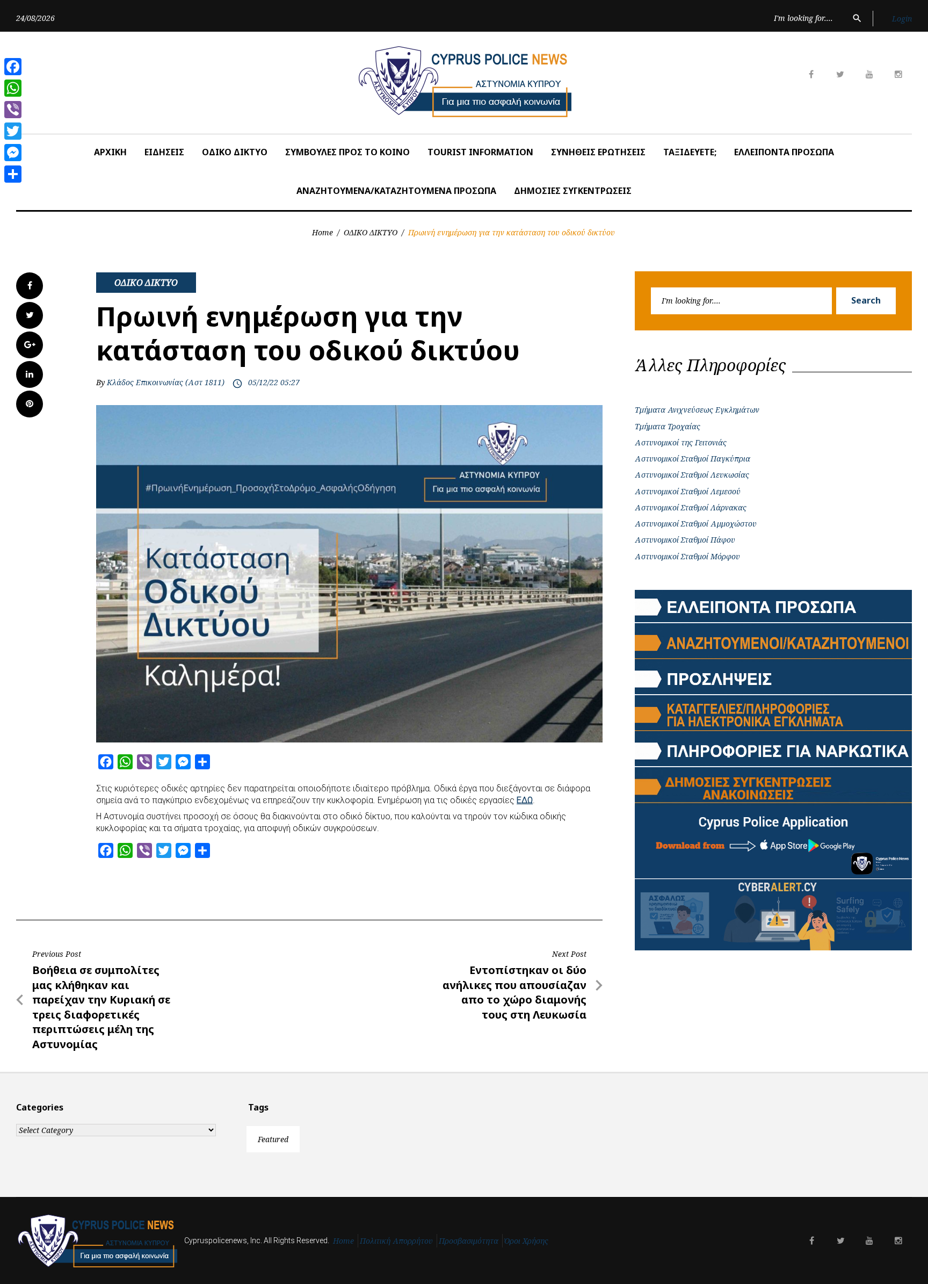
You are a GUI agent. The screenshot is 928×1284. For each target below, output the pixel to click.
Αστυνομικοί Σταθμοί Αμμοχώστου (696, 523)
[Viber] (13, 109)
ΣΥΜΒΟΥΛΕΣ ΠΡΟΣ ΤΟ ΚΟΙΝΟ (347, 152)
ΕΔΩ (525, 800)
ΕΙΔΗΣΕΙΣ (164, 152)
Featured (273, 1139)
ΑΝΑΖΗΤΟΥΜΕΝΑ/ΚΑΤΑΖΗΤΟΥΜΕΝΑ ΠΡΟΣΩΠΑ (396, 191)
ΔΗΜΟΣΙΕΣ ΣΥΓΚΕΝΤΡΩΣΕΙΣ (573, 191)
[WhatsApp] (13, 88)
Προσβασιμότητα (468, 1241)
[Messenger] (13, 152)
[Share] (13, 174)
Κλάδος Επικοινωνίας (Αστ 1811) (165, 382)
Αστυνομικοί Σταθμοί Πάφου (685, 540)
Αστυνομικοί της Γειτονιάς (681, 442)
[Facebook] (13, 66)
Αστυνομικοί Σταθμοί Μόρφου (687, 556)
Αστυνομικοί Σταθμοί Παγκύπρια (692, 458)
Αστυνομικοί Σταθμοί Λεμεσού (688, 491)
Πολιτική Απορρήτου (396, 1241)
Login (902, 18)
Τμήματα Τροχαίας (667, 426)
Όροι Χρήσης (526, 1241)
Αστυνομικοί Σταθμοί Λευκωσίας (692, 475)
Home (322, 232)
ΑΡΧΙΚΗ (110, 152)
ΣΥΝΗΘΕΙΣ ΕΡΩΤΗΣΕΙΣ (598, 152)
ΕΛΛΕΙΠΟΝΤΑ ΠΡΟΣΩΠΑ (784, 152)
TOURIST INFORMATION (480, 152)
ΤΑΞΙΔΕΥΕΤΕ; (689, 152)
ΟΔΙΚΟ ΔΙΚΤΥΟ (234, 152)
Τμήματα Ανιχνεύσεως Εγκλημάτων (697, 410)
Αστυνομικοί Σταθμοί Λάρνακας (690, 507)
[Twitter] (13, 131)
